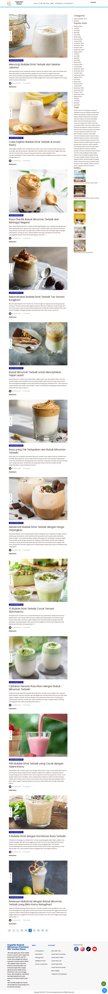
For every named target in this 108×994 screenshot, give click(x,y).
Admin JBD (17, 83)
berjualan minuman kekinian (82, 112)
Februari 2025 (78, 65)
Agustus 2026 (78, 26)
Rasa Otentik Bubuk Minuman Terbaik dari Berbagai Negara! (34, 221)
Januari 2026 (78, 41)
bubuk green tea (88, 117)
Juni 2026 (77, 31)
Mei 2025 (76, 58)
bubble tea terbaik (92, 115)
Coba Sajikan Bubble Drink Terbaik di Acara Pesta (34, 143)
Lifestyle (76, 21)
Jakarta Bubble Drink (16, 60)
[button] (103, 983)
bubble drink (95, 112)
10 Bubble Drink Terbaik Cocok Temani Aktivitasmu (31, 610)
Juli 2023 (76, 99)
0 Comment (26, 83)
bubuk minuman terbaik (81, 142)
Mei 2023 (76, 103)
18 (38, 930)
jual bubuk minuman (86, 146)
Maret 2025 (77, 62)
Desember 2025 (79, 43)
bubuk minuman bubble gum (83, 121)
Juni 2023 (76, 101)
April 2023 (77, 105)
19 (42, 930)
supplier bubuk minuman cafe (89, 157)
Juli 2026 (76, 28)
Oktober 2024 (78, 73)
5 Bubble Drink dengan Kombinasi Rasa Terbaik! (37, 836)
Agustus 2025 (78, 52)
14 (22, 930)
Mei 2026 (76, 33)
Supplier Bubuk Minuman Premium (19, 3)
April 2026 (77, 35)
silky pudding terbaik (86, 153)
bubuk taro (92, 142)
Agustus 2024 (78, 77)
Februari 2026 (78, 39)
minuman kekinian (90, 149)
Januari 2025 (78, 67)
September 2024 (79, 75)
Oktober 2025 (78, 48)
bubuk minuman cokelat (88, 125)
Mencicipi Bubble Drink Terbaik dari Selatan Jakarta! (34, 66)
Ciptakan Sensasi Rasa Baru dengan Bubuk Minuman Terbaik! (35, 687)
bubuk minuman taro (92, 140)
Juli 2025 (76, 54)
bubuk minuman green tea (87, 129)
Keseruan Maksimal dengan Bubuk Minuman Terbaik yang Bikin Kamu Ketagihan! (35, 903)
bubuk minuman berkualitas (88, 119)
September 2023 (79, 94)
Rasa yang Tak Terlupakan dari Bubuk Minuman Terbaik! (37, 451)
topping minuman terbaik (86, 166)
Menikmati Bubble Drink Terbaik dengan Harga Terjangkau (36, 528)
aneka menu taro (79, 110)
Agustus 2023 (78, 96)
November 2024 (79, 71)
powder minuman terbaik (82, 151)
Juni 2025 (77, 56)
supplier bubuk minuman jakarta (84, 159)
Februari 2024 (78, 84)
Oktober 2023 (78, 92)
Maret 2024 (77, 82)
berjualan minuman (91, 110)
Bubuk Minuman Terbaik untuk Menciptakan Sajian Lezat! (35, 373)
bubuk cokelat (78, 117)
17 (34, 930)
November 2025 (79, 45)
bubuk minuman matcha (86, 138)
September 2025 (79, 50)
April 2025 (77, 60)
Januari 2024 (78, 86)
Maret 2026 (77, 37)
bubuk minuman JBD (85, 134)
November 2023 (79, 90)
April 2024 (77, 79)
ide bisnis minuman (82, 144)
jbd (78, 146)
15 (26, 930)
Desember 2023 (79, 88)
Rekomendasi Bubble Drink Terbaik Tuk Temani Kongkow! (37, 298)
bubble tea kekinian (80, 115)
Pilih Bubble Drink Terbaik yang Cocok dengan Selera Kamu (36, 765)
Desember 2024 (79, 69)
